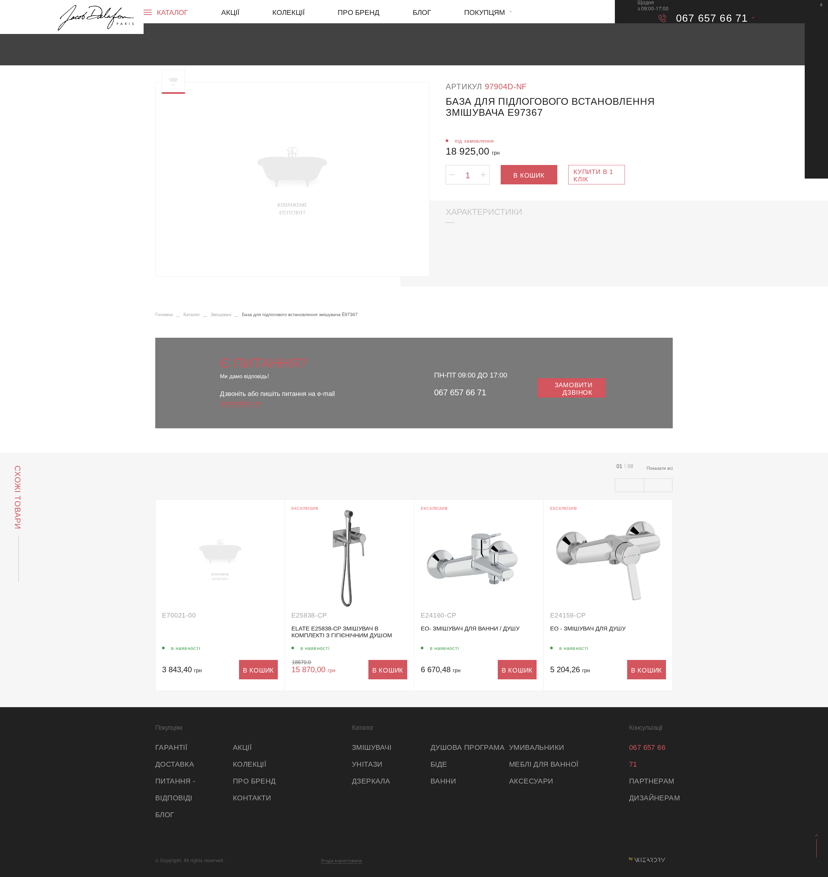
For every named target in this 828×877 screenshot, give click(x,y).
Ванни (443, 781)
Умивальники (536, 747)
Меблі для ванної (543, 764)
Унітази (367, 764)
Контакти (252, 798)
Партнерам (651, 781)
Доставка (174, 764)
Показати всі (660, 468)
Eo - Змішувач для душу (588, 628)
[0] (816, 11)
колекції (249, 764)
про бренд (254, 781)
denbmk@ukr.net (240, 403)
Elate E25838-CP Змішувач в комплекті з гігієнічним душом (341, 632)
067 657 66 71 (460, 392)
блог (164, 815)
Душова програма (467, 747)
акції (242, 747)
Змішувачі (372, 747)
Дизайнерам (651, 798)
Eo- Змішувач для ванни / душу (470, 628)
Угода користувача (341, 860)
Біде (438, 764)
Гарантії (171, 747)
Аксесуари (531, 781)
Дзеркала (371, 781)
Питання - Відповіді (175, 789)
